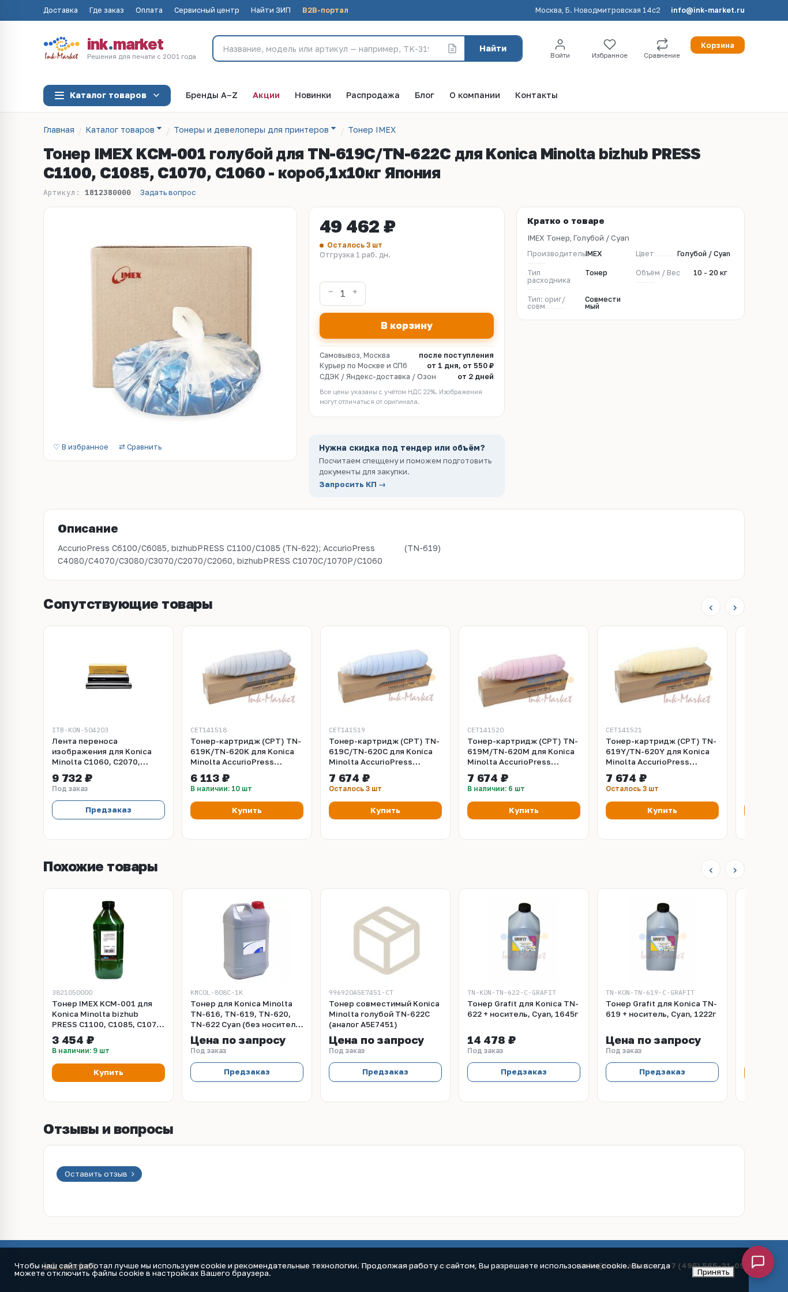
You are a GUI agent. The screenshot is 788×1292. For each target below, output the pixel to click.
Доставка (60, 10)
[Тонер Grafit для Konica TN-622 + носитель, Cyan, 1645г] (523, 940)
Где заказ (106, 10)
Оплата (149, 10)
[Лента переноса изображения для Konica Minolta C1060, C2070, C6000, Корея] (108, 677)
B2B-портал (325, 10)
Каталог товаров (108, 95)
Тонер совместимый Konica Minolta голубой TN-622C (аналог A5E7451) (384, 1014)
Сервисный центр (206, 10)
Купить (247, 810)
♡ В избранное (80, 447)
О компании (474, 95)
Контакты (536, 95)
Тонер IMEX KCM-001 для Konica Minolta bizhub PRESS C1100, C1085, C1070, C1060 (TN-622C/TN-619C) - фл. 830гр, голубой (108, 1014)
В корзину (407, 325)
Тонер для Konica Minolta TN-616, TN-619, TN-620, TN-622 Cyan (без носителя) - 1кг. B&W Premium (246, 1014)
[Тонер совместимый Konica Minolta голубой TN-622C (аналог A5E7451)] (385, 940)
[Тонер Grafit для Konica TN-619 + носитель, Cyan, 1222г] (662, 940)
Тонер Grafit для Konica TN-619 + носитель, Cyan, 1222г (661, 1008)
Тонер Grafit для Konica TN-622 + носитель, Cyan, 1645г (523, 1008)
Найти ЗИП (271, 10)
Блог (424, 95)
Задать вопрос (168, 192)
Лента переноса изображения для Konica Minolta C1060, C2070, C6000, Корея (102, 751)
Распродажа (373, 95)
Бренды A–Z (212, 95)
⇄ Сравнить (140, 447)
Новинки (313, 95)
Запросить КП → (352, 484)
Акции (266, 95)
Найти (492, 48)
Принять (713, 1271)
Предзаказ (108, 809)
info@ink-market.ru (708, 10)
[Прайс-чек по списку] (452, 48)
